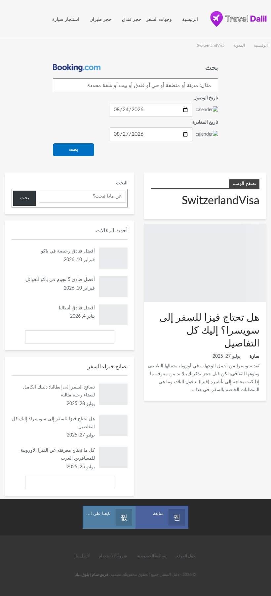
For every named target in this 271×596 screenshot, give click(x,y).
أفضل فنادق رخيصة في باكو (68, 251)
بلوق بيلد (82, 574)
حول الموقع (185, 556)
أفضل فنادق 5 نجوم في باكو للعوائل (60, 279)
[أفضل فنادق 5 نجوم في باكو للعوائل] (113, 286)
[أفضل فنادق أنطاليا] (113, 315)
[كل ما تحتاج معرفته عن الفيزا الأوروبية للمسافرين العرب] (113, 457)
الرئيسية (190, 19)
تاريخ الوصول (205, 98)
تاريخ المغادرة (205, 122)
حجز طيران (101, 19)
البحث (122, 183)
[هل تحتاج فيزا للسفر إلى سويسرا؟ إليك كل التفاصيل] (205, 263)
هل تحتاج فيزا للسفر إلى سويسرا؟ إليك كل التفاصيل (209, 330)
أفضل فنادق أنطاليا (77, 308)
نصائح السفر (263, 224)
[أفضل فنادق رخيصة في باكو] (113, 258)
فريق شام (100, 574)
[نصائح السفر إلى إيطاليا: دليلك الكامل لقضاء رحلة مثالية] (113, 394)
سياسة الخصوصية (151, 556)
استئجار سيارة (65, 19)
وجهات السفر (159, 19)
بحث (73, 149)
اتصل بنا (82, 556)
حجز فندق (131, 19)
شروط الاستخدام (113, 556)
